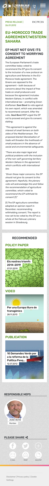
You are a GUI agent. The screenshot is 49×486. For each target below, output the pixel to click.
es (42, 22)
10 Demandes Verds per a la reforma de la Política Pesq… (21, 357)
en (33, 22)
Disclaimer (11, 477)
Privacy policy (23, 477)
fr (38, 22)
